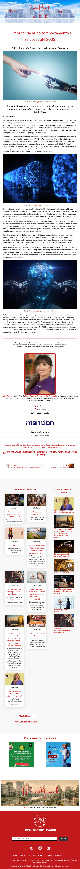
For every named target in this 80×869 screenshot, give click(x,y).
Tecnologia (63, 48)
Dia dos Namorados (25, 452)
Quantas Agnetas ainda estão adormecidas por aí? (14, 693)
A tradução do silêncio (62, 572)
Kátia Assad (7, 396)
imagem (37, 102)
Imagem (26, 807)
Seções (13, 11)
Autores (9, 452)
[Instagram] (34, 16)
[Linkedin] (46, 16)
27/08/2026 (37, 541)
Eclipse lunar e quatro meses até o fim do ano (62, 555)
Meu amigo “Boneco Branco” (61, 611)
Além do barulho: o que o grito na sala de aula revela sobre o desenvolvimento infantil (37, 594)
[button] (21, 754)
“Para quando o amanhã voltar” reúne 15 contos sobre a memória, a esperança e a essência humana (63, 533)
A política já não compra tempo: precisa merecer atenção (63, 591)
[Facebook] (40, 16)
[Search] (75, 12)
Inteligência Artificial (46, 452)
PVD (14, 545)
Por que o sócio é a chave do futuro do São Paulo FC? (14, 514)
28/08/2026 (14, 508)
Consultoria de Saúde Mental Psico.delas (41, 396)
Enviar (63, 838)
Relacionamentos (49, 48)
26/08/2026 (14, 629)
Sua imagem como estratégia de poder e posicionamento (14, 591)
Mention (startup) (40, 432)
